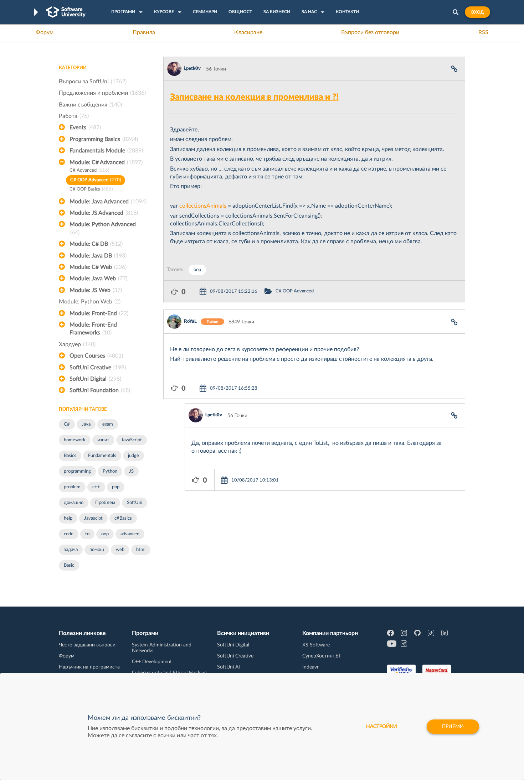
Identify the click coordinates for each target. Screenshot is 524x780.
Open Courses (96, 356)
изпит (103, 440)
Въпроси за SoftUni (93, 81)
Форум (44, 32)
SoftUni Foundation (100, 390)
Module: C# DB (96, 244)
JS (131, 471)
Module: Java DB (98, 256)
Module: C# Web (98, 267)
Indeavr (310, 667)
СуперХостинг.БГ (321, 656)
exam (107, 424)
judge (133, 455)
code (68, 534)
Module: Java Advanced (108, 201)
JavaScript (131, 440)
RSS (483, 32)
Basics (70, 455)
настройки (381, 726)
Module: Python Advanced (103, 228)
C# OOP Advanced (95, 180)
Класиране (248, 32)
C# (67, 424)
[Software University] (66, 12)
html (140, 549)
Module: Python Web (89, 302)
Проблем (105, 502)
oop (105, 534)
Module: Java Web (98, 278)
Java (86, 424)
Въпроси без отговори (370, 32)
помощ (96, 549)
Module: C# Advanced (106, 162)
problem (72, 487)
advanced (129, 534)
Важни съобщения (90, 105)
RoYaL (190, 321)
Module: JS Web (96, 290)
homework (75, 440)
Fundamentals (102, 455)
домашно (73, 502)
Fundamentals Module (106, 151)
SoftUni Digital (95, 379)
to (87, 534)
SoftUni (134, 502)
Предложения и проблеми (102, 93)
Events (85, 127)
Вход (477, 12)
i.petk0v (192, 68)
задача (71, 549)
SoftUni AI (228, 667)
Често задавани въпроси (87, 645)
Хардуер (77, 344)
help (68, 518)
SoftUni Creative (98, 367)
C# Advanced (89, 170)
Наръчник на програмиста (89, 667)
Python (110, 471)
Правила (144, 32)
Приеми (453, 726)
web (120, 549)
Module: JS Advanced (104, 213)
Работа (74, 116)
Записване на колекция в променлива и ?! (254, 97)
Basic (69, 565)
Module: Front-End (99, 313)
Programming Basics (104, 139)
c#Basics (123, 518)
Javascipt (93, 518)
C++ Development (152, 661)
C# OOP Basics (91, 189)
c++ (96, 487)
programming (77, 471)
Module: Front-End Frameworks (93, 329)
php (115, 487)
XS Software (316, 645)
